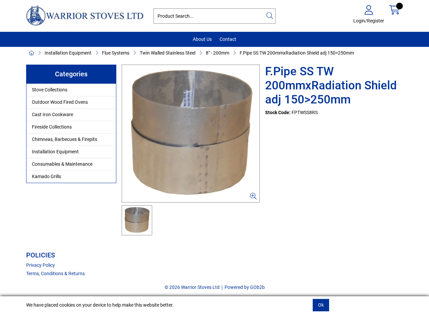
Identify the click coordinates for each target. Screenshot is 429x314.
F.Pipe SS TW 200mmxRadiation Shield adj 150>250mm (297, 53)
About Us (202, 39)
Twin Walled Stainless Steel (167, 53)
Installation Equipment (68, 53)
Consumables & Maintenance (62, 164)
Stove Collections (49, 89)
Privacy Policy (40, 265)
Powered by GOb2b (245, 287)
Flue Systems (115, 53)
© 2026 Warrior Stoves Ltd (192, 287)
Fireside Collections (52, 127)
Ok (321, 305)
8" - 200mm (217, 53)
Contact (228, 39)
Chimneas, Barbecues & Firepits (64, 139)
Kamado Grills (46, 176)
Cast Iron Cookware (52, 114)
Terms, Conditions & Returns (55, 273)
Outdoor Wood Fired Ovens (60, 102)
